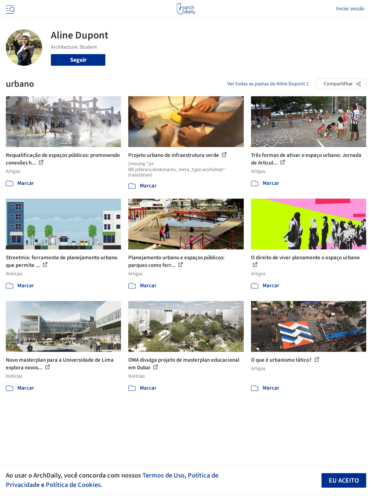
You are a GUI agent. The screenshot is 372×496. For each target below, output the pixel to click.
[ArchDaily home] (186, 9)
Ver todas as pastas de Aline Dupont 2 (268, 83)
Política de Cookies (73, 484)
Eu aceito (344, 480)
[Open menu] (9, 9)
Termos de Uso (163, 475)
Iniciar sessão (350, 8)
